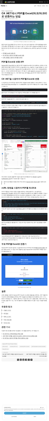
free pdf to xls (5, 349)
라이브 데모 (7, 322)
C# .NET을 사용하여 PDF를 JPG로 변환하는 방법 (15, 338)
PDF (3, 44)
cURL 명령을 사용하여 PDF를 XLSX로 (12, 57)
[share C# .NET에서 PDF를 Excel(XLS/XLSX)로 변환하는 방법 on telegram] (31, 360)
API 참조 (6, 313)
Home (3, 6)
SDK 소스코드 (7, 316)
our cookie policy (10, 410)
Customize (14, 416)
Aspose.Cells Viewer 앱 (32, 181)
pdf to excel (5, 346)
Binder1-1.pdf (36, 176)
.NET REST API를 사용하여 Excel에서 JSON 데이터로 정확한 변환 (20, 336)
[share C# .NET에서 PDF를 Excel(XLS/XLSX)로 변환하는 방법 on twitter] (18, 360)
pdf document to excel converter (38, 346)
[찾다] (47, 2)
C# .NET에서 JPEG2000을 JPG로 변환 (13, 333)
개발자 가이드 (7, 310)
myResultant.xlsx (6, 178)
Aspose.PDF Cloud (6, 193)
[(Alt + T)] (6, 6)
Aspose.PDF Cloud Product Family (9, 343)
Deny (35, 416)
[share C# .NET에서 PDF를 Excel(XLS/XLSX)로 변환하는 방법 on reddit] (23, 360)
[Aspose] (10, 2)
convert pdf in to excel (24, 346)
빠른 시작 (29, 73)
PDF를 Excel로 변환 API (9, 53)
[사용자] (45, 2)
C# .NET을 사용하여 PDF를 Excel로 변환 (13, 55)
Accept (24, 413)
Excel (9, 44)
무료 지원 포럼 (7, 319)
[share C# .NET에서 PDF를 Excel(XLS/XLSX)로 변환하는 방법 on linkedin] (21, 360)
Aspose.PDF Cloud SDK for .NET (10, 65)
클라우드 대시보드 (36, 71)
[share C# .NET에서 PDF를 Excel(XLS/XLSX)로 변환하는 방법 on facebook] (26, 360)
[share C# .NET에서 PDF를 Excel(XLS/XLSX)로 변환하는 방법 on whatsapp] (29, 360)
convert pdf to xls (13, 346)
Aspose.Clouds (9, 11)
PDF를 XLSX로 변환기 (40, 247)
